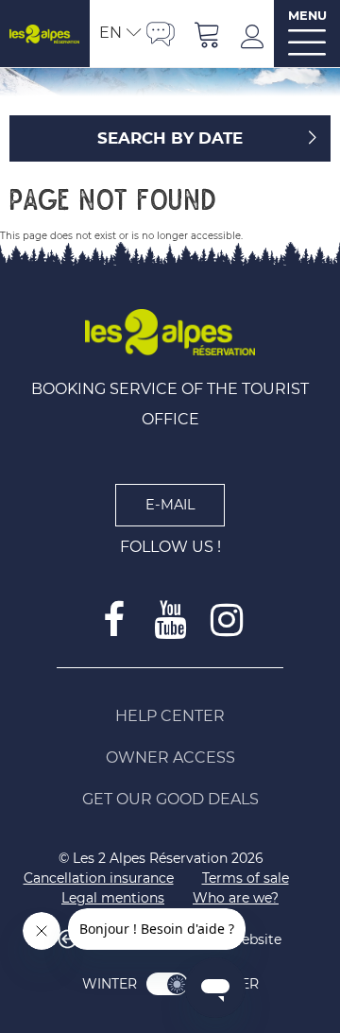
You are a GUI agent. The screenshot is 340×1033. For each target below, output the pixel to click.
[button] (207, 33)
